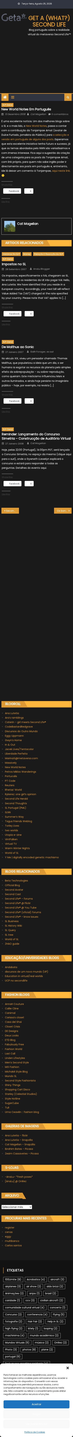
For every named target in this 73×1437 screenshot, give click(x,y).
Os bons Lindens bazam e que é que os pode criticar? (64, 511)
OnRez (60, 1342)
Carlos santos (13, 1245)
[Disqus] (36, 558)
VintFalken (11, 839)
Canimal (10, 1013)
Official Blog (12, 885)
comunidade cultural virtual (24, 1307)
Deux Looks (12, 1035)
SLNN (8, 812)
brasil (50, 1293)
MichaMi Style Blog (16, 1071)
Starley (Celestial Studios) (21, 1094)
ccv (30, 1300)
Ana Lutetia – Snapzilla (19, 1140)
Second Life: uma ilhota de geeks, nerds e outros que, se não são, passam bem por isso (12, 511)
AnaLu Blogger (41, 269)
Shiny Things (12, 1085)
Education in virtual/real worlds (24, 976)
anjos (34, 1293)
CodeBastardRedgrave (19, 726)
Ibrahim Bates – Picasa (19, 1149)
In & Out (10, 744)
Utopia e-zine (13, 835)
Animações (14, 1293)
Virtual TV (11, 844)
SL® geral (7, 104)
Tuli (7, 1107)
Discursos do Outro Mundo (21, 731)
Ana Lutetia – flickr (16, 1135)
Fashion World (13, 1049)
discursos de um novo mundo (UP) (26, 971)
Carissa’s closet (14, 1017)
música (42, 1342)
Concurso (13, 1314)
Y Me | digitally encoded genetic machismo (32, 857)
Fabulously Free (14, 1044)
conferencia (37, 1314)
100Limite (13, 1279)
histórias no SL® (11, 254)
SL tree (9, 935)
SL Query (10, 930)
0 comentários (60, 114)
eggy (8, 1236)
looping (50, 1328)
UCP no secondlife (16, 980)
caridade (12, 1300)
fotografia (13, 1321)
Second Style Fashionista (20, 1080)
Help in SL (55, 1321)
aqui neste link (61, 171)
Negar (37, 1414)
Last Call (10, 1053)
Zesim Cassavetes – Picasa (22, 1153)
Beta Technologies (16, 880)
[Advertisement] (36, 66)
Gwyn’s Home (13, 740)
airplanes (13, 1286)
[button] (67, 1368)
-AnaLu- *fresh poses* (19, 1177)
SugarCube (12, 1103)
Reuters (9, 785)
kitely (33, 1328)
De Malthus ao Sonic (18, 347)
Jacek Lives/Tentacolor (19, 749)
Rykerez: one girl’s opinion (20, 794)
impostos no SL (14, 264)
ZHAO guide (12, 944)
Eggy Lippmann (14, 736)
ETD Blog (10, 1040)
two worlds (11, 830)
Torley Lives (12, 826)
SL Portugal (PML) (15, 808)
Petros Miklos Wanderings (20, 771)
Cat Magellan (38, 114)
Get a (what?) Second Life (49, 21)
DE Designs (11, 1031)
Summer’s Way (14, 817)
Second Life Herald (16, 798)
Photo (11, 1349)
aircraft (57, 1279)
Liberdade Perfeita (16, 753)
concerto (57, 1307)
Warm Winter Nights (17, 848)
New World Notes (36, 126)
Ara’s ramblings (14, 717)
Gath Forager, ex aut (42, 351)
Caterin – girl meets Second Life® (25, 722)
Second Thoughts (16, 803)
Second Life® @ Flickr (18, 903)
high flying (14, 1328)
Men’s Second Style (17, 1062)
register (9, 1227)
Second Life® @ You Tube (20, 907)
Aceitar (36, 1404)
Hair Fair (35, 1321)
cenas (9, 1232)
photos (29, 1349)
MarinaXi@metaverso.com (21, 758)
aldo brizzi (55, 1286)
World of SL (12, 853)
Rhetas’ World (13, 790)
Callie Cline (12, 1008)
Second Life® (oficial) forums (23, 912)
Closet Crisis (12, 1026)
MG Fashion (12, 1067)
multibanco (12, 1241)
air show (33, 1286)
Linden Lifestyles (15, 1058)
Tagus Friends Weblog (18, 821)
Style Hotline (12, 1098)
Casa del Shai (13, 1022)
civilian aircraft (51, 1300)
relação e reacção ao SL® (48, 254)
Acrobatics (36, 1279)
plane (47, 1349)
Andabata (11, 967)
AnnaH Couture (14, 1004)
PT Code (10, 781)
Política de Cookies (34, 1432)
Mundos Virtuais (17, 1342)
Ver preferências (36, 1424)
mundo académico (44, 1335)
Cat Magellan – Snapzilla (20, 1144)
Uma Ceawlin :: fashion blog (22, 1112)
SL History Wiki (13, 925)
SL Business (12, 921)
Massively (11, 763)
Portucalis (11, 776)
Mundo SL (11, 1076)
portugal (12, 1356)
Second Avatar (14, 890)
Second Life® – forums (19, 898)
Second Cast (13, 894)
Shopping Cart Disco (17, 1089)
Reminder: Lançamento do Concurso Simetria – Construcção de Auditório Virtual (36, 436)
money (26, 254)
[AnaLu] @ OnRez (15, 1181)
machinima (14, 1335)
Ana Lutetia (12, 713)
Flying (58, 1314)
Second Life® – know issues (21, 917)
